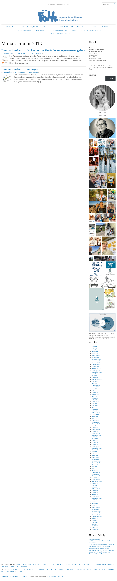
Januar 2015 (95, 474)
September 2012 (97, 516)
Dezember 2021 (96, 392)
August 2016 (95, 450)
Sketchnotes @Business (102, 26)
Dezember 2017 (96, 431)
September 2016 (97, 448)
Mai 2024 (94, 374)
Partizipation (99, 569)
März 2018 (95, 428)
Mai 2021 (94, 396)
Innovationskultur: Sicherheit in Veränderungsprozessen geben (43, 50)
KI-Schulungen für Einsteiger (64, 30)
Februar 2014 (96, 489)
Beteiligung (22, 566)
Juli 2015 (94, 466)
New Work (10, 571)
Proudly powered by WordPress (14, 576)
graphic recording (84, 569)
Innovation (43, 569)
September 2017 (97, 435)
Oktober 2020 (96, 402)
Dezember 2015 (96, 461)
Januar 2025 (95, 366)
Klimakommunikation (92, 30)
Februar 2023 (96, 385)
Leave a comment (35, 53)
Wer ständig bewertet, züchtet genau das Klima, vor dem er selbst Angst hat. (101, 551)
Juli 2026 (94, 346)
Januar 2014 (95, 490)
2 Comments (33, 72)
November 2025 (96, 361)
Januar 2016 (95, 459)
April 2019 (95, 416)
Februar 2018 (96, 429)
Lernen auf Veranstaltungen (97, 554)
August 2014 (95, 483)
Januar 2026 (95, 357)
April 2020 (95, 409)
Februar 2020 (96, 413)
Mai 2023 (94, 383)
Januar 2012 (95, 529)
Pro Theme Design (56, 576)
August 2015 (95, 465)
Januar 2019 (95, 422)
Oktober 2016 (96, 446)
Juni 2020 (94, 405)
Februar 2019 (96, 420)
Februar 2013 (96, 507)
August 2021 (95, 394)
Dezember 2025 (96, 359)
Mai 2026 (94, 350)
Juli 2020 (94, 403)
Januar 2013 (95, 509)
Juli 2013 (94, 500)
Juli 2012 (94, 520)
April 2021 (95, 398)
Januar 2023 (95, 387)
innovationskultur (29, 569)
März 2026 (95, 353)
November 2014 (96, 478)
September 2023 (97, 379)
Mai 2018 (94, 426)
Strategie (61, 564)
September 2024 (97, 372)
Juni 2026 (94, 348)
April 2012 (95, 526)
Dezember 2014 (96, 476)
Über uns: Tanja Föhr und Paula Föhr (36, 26)
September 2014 (97, 481)
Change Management (103, 564)
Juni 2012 (94, 522)
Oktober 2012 (96, 515)
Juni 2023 (94, 381)
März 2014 (95, 487)
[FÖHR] (58, 16)
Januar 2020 (95, 415)
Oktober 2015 (96, 463)
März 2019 (95, 418)
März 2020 (95, 411)
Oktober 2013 (96, 496)
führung (70, 569)
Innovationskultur (23, 564)
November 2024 (96, 368)
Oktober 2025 (96, 363)
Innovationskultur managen (20, 69)
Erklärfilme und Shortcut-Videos (31, 30)
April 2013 (95, 504)
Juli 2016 (94, 452)
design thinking (57, 569)
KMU (12, 566)
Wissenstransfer (40, 564)
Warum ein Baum (94, 539)
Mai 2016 (94, 453)
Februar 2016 (96, 457)
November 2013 (96, 494)
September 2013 (97, 498)
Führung (5, 566)
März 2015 (95, 470)
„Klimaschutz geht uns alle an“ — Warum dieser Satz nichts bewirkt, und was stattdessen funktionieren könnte (101, 546)
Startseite (10, 26)
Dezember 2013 (96, 492)
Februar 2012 (96, 528)
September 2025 (97, 364)
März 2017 (95, 440)
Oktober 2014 (96, 479)
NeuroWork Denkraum (59, 34)
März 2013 (95, 505)
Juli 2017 (94, 437)
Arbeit (52, 564)
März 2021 (95, 400)
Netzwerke (88, 564)
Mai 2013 (94, 502)
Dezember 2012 (96, 511)
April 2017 (95, 439)
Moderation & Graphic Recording (72, 26)
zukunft (20, 571)
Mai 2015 (94, 468)
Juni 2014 (94, 485)
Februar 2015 (96, 472)
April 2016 (95, 455)
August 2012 (95, 518)
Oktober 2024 (96, 370)
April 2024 (95, 376)
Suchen (92, 75)
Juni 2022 (94, 389)
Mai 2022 (94, 390)
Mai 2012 (94, 524)
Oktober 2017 (96, 433)
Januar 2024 (95, 377)
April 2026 (95, 351)
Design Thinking (74, 564)
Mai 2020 (94, 407)
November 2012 (96, 513)
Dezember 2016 (96, 444)
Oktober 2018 (96, 424)
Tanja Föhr (8, 53)
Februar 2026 (96, 355)
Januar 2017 (95, 442)
